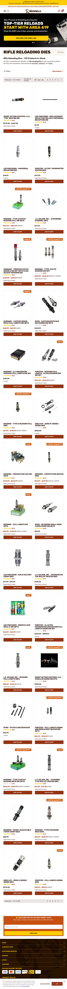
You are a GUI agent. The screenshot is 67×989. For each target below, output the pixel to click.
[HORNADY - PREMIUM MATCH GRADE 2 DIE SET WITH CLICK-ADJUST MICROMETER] (17, 252)
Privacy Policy (25, 986)
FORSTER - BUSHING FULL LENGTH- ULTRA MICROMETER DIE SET (48, 373)
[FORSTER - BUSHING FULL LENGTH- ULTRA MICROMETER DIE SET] (49, 354)
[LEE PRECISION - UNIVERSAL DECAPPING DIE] (17, 151)
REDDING (35, 63)
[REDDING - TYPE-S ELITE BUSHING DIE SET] (49, 252)
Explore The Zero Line (26, 38)
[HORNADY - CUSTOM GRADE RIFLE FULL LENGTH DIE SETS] (17, 304)
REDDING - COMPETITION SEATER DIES (49, 475)
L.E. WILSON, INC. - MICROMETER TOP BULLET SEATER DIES (49, 575)
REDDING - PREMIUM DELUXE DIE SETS (17, 475)
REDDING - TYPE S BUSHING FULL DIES (17, 424)
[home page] (33, 11)
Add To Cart (17, 131)
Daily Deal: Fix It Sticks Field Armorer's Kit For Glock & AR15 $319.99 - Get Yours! (33, 6)
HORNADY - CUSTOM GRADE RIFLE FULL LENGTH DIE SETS (16, 322)
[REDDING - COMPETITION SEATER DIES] (49, 457)
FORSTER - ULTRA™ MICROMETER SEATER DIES (49, 169)
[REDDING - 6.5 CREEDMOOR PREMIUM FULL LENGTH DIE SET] (17, 354)
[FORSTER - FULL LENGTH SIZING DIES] (49, 863)
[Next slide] (64, 30)
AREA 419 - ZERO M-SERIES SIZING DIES (46, 424)
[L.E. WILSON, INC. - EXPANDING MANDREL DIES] (49, 202)
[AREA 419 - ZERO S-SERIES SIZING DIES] (17, 863)
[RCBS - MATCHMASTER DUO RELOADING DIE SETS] (49, 304)
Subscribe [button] (33, 933)
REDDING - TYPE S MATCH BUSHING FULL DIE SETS (14, 219)
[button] (4, 11)
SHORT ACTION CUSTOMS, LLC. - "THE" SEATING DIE (17, 117)
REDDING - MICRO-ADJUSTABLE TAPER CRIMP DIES (17, 831)
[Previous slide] (3, 30)
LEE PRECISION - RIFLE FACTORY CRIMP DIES (17, 575)
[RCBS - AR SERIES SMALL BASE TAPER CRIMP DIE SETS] (49, 507)
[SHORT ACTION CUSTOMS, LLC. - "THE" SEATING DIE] (17, 99)
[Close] (64, 981)
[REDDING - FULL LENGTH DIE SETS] (17, 507)
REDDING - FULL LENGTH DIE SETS (15, 525)
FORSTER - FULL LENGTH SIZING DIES (49, 881)
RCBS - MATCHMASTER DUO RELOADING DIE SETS (47, 322)
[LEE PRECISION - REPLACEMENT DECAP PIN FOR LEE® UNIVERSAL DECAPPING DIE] (49, 99)
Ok (57, 983)
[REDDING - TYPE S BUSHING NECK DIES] (49, 813)
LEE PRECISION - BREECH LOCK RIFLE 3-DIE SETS (16, 626)
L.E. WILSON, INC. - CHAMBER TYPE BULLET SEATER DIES (47, 780)
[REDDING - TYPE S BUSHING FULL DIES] (17, 406)
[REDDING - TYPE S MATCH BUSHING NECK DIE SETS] (17, 762)
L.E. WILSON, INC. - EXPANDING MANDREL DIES (48, 219)
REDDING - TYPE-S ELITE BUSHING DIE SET (45, 270)
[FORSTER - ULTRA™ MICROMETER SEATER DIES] (49, 151)
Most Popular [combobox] (56, 71)
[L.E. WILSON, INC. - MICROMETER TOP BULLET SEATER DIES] (49, 557)
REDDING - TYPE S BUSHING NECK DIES (47, 831)
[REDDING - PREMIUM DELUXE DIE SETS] (17, 457)
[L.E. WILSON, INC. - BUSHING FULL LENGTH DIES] (17, 660)
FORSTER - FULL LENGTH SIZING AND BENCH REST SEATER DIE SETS (49, 729)
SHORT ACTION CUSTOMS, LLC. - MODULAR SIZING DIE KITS (49, 678)
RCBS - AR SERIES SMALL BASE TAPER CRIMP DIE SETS (48, 525)
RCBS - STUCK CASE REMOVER (16, 727)
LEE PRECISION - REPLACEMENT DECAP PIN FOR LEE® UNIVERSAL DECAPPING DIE (49, 118)
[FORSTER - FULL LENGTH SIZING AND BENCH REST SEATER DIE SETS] (49, 710)
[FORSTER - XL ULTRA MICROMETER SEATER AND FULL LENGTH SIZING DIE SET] (49, 608)
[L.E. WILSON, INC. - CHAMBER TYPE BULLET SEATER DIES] (49, 762)
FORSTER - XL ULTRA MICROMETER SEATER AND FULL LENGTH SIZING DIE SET (49, 626)
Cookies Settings (45, 983)
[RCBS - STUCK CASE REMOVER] (17, 710)
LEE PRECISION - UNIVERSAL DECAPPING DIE (15, 169)
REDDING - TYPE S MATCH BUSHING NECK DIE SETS (14, 780)
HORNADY (42, 63)
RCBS (50, 63)
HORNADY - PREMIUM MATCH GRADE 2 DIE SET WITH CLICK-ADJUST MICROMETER (16, 271)
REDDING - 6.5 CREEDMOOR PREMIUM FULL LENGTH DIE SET (17, 372)
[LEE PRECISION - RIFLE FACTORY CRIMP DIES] (17, 557)
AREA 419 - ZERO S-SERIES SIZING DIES (15, 881)
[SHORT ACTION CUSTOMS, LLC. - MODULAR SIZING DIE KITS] (49, 660)
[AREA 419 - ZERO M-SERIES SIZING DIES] (49, 406)
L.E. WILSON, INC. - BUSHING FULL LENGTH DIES (15, 678)
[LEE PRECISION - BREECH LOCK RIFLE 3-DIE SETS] (17, 608)
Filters (8, 71)
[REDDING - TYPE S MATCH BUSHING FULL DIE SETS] (17, 202)
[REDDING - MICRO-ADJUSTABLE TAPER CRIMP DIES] (17, 813)
